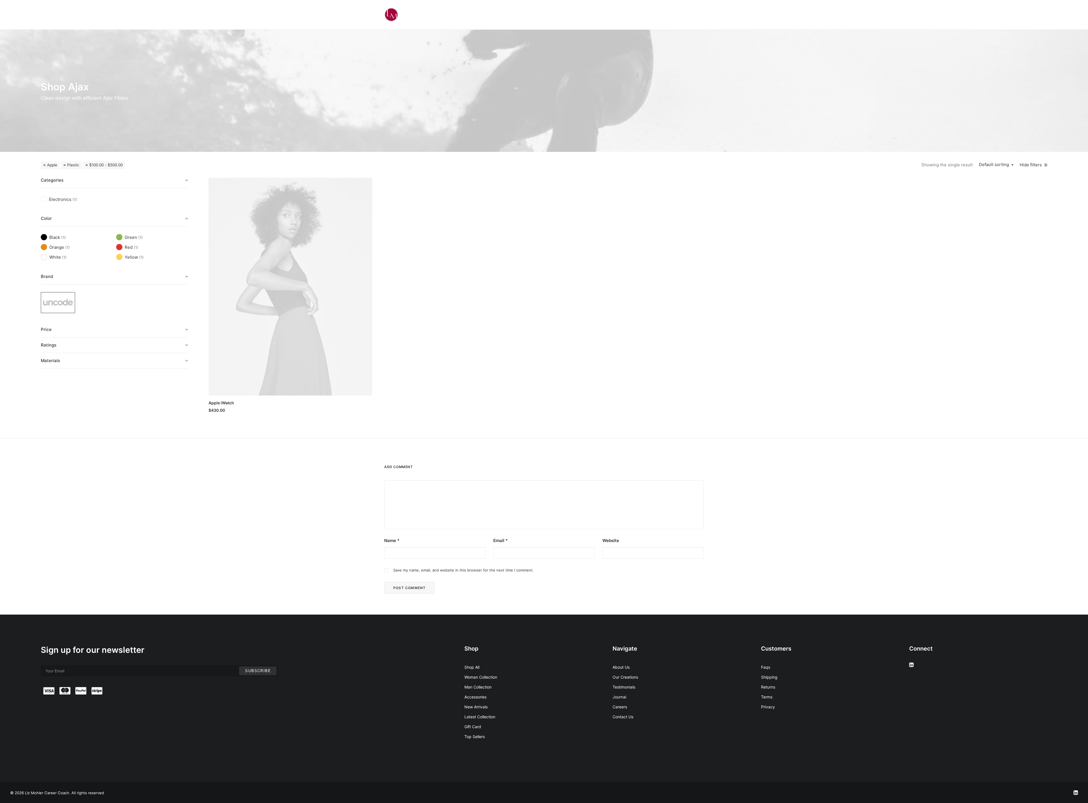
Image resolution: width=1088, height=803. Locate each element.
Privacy (768, 706)
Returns (768, 687)
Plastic (73, 165)
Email (500, 540)
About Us (621, 667)
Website (610, 540)
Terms (766, 696)
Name (392, 540)
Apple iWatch (221, 402)
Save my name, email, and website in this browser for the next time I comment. (463, 570)
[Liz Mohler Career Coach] (391, 15)
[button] (290, 286)
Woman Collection (480, 677)
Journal (619, 696)
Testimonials (624, 687)
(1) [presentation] (75, 199)
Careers (620, 706)
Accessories (475, 696)
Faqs (765, 667)
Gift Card (472, 726)
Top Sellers (474, 736)
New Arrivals (476, 706)
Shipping (769, 677)
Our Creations (625, 677)
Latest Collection (479, 716)
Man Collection (478, 687)
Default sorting (994, 164)
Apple (52, 165)
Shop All (471, 667)
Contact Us (623, 716)
